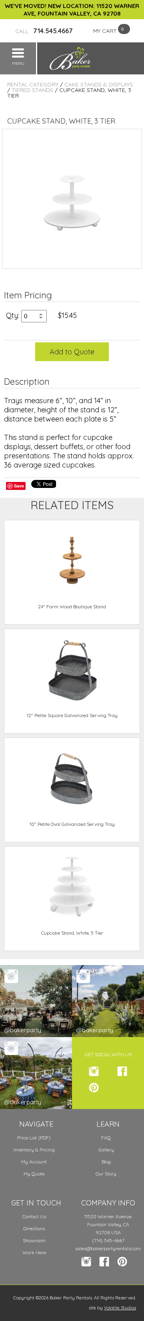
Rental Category (32, 84)
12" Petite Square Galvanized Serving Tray (72, 715)
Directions (34, 1228)
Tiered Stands (32, 90)
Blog (106, 1162)
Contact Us (34, 1216)
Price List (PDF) (34, 1138)
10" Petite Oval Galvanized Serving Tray (72, 824)
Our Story (106, 1174)
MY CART (105, 30)
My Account (34, 1162)
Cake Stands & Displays (98, 84)
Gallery (106, 1150)
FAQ (106, 1138)
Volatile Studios (120, 1308)
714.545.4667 (44, 31)
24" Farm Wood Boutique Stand (72, 607)
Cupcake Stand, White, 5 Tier (72, 933)
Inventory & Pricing (34, 1150)
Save (19, 486)
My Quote (34, 1174)
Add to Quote (72, 351)
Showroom (34, 1240)
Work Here (34, 1252)
